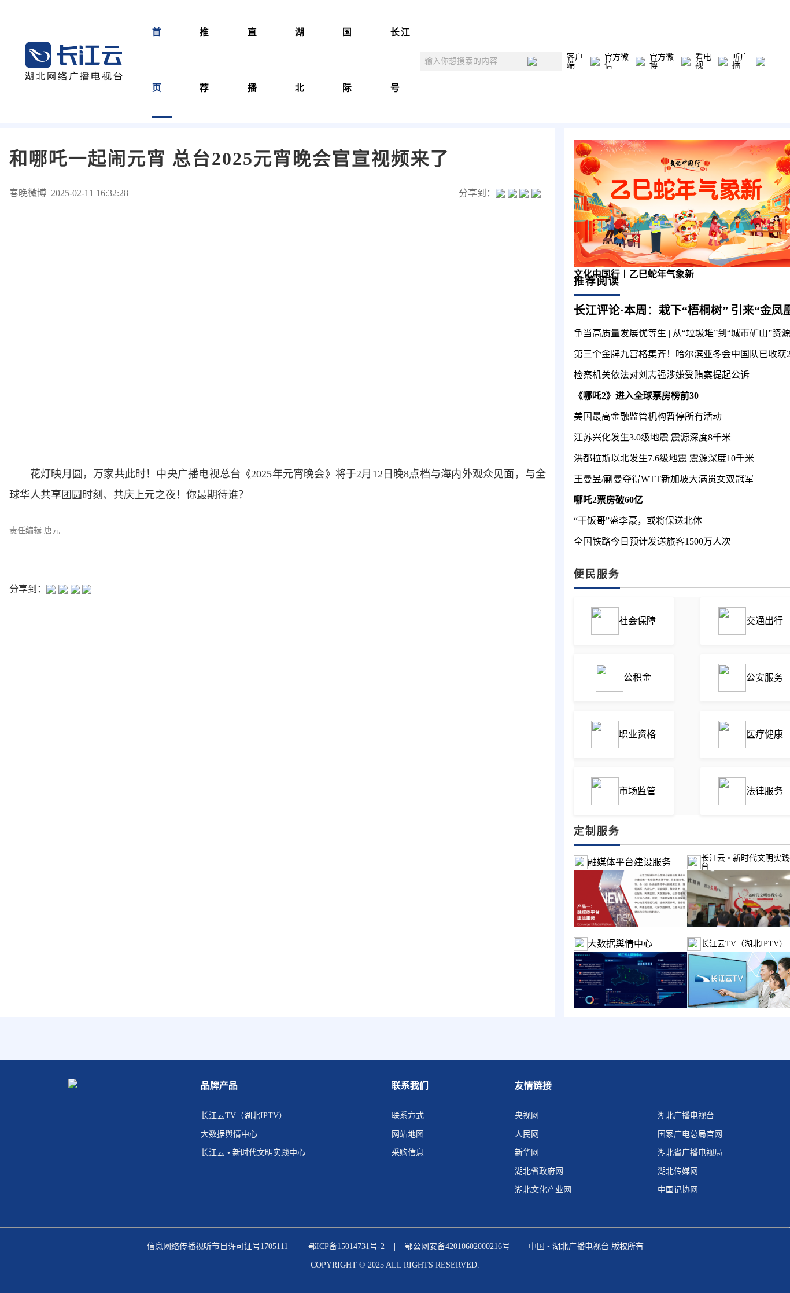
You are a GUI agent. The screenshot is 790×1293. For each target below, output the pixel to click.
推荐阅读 (597, 281)
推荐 (205, 60)
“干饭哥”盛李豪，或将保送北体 (638, 521)
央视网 (527, 1115)
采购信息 (408, 1152)
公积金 (637, 677)
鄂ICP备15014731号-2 (346, 1246)
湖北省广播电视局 (690, 1152)
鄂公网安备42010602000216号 (457, 1246)
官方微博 (661, 61)
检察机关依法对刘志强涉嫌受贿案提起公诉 (662, 375)
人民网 (527, 1134)
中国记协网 (678, 1189)
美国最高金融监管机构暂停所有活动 (648, 416)
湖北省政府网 (539, 1171)
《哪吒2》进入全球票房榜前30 (636, 396)
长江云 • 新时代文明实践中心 (253, 1152)
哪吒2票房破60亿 (608, 500)
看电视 (703, 61)
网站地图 (408, 1134)
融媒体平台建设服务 (629, 862)
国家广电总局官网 (690, 1134)
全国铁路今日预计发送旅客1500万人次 (652, 541)
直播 (253, 60)
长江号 (400, 60)
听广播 (740, 61)
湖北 (300, 60)
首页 (157, 60)
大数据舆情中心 (620, 944)
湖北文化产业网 (543, 1189)
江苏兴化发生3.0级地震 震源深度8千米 (652, 437)
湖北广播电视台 (686, 1115)
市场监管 (637, 791)
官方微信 (616, 61)
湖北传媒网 (678, 1171)
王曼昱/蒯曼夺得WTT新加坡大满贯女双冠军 (664, 479)
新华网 (527, 1152)
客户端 (575, 61)
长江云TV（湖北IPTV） (244, 1115)
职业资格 (637, 734)
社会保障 (637, 621)
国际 (347, 60)
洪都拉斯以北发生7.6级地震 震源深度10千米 (664, 458)
